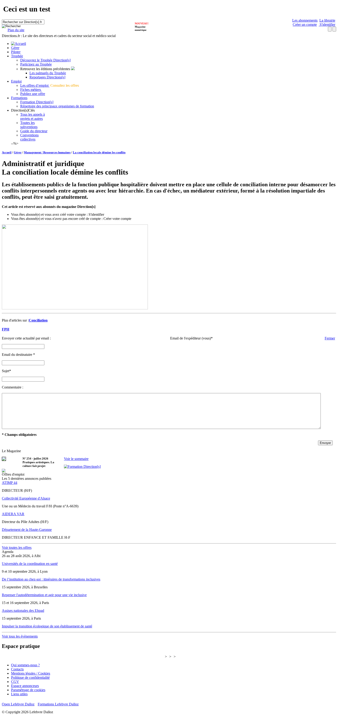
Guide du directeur (33, 131)
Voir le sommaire (76, 459)
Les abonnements (305, 20)
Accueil (6, 152)
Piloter (15, 52)
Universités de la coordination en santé (30, 564)
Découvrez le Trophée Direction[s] (45, 60)
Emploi (16, 81)
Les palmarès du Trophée (47, 73)
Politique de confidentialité (30, 677)
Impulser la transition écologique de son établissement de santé (47, 626)
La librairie (327, 20)
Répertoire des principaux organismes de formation (57, 106)
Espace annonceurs (25, 686)
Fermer (330, 338)
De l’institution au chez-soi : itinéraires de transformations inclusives (51, 579)
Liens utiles (19, 694)
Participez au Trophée (36, 64)
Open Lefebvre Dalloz (18, 704)
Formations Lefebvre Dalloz (58, 704)
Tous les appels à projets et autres (32, 116)
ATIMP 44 (9, 483)
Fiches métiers (31, 90)
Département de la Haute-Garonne (27, 530)
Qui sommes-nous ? (25, 665)
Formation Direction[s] (36, 102)
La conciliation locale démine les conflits (99, 152)
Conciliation (38, 320)
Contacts (17, 669)
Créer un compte (305, 24)
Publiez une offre (32, 94)
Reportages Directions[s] (47, 77)
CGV (15, 682)
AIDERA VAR (13, 514)
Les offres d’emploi (34, 85)
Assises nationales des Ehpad (23, 610)
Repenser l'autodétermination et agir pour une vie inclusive (44, 595)
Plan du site (16, 30)
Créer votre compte (117, 219)
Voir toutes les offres (17, 547)
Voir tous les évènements (20, 636)
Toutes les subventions (28, 125)
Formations (19, 98)
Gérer (15, 48)
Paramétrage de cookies (28, 690)
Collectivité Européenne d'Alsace (26, 498)
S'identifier (327, 24)
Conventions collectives (29, 137)
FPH (5, 329)
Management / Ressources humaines (47, 152)
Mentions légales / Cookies (30, 673)
